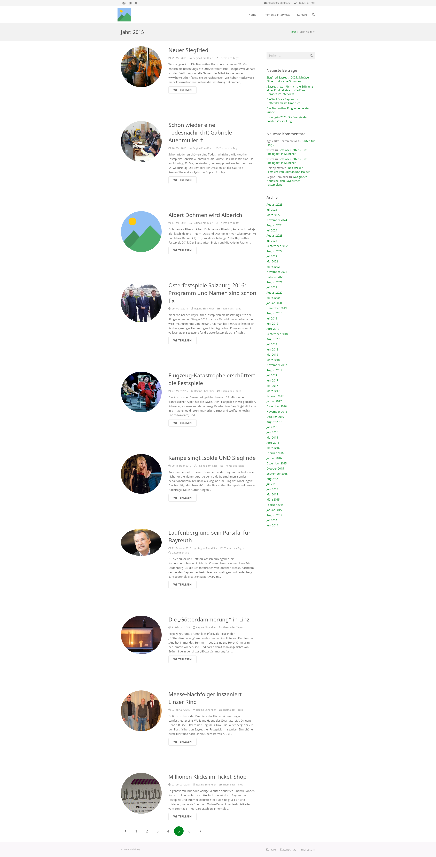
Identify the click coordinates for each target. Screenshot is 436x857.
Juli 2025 (272, 210)
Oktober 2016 (275, 417)
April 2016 (273, 443)
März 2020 (273, 298)
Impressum (307, 849)
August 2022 (274, 251)
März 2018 (273, 360)
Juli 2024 (272, 230)
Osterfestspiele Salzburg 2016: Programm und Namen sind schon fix (212, 293)
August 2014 (274, 515)
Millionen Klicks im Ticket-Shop (207, 776)
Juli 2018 (272, 344)
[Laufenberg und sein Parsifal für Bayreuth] (141, 542)
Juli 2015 (272, 484)
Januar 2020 (274, 303)
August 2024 (274, 225)
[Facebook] (124, 3)
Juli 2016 (272, 427)
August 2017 (274, 370)
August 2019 (274, 313)
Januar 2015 (274, 510)
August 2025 (274, 204)
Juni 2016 (272, 432)
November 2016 (277, 412)
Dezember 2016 (277, 406)
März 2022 (273, 267)
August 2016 (274, 422)
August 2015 (274, 479)
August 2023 (274, 235)
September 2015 (277, 474)
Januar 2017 (274, 401)
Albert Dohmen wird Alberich (205, 215)
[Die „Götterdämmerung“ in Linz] (141, 635)
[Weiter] (200, 831)
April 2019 (273, 329)
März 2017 (273, 391)
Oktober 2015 (275, 468)
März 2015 (273, 499)
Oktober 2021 (275, 277)
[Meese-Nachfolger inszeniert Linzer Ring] (141, 710)
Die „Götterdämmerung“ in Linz (208, 619)
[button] (313, 14)
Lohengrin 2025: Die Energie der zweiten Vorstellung (287, 119)
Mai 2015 (272, 494)
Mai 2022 (272, 261)
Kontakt (271, 849)
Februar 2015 (275, 505)
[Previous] (125, 831)
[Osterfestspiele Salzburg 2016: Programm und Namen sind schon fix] (141, 302)
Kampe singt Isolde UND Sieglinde (212, 457)
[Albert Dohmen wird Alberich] (141, 231)
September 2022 (277, 246)
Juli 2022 (272, 256)
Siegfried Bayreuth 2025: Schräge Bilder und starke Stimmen (288, 79)
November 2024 (277, 220)
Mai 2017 (272, 386)
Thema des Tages (229, 58)
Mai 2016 (272, 437)
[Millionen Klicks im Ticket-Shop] (141, 793)
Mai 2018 (272, 354)
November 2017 (277, 365)
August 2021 (274, 282)
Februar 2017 (275, 396)
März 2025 (273, 215)
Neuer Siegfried (188, 50)
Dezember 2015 (277, 463)
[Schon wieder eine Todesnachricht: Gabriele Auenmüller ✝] (141, 141)
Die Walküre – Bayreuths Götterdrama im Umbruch (283, 101)
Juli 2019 (272, 318)
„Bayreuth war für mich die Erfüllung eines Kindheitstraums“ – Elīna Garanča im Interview (290, 90)
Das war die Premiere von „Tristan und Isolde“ (288, 170)
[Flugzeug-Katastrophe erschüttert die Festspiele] (141, 392)
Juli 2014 (272, 520)
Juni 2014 (272, 525)
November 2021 (277, 272)
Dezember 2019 (277, 308)
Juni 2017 (272, 380)
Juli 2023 (272, 241)
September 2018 (277, 334)
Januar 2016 (274, 458)
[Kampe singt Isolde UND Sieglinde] (141, 474)
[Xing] (136, 3)
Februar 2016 (275, 453)
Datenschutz (288, 849)
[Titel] (124, 14)
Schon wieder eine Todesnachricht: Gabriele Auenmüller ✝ (200, 132)
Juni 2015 (272, 489)
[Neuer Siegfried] (141, 66)
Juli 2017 (272, 375)
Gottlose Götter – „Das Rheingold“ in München (287, 152)
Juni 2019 (272, 323)
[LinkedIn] (130, 3)
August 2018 (274, 339)
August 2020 (274, 292)
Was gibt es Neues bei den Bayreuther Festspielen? (287, 180)
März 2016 (273, 448)
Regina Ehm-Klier (203, 58)
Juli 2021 (272, 287)
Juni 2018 (272, 349)
